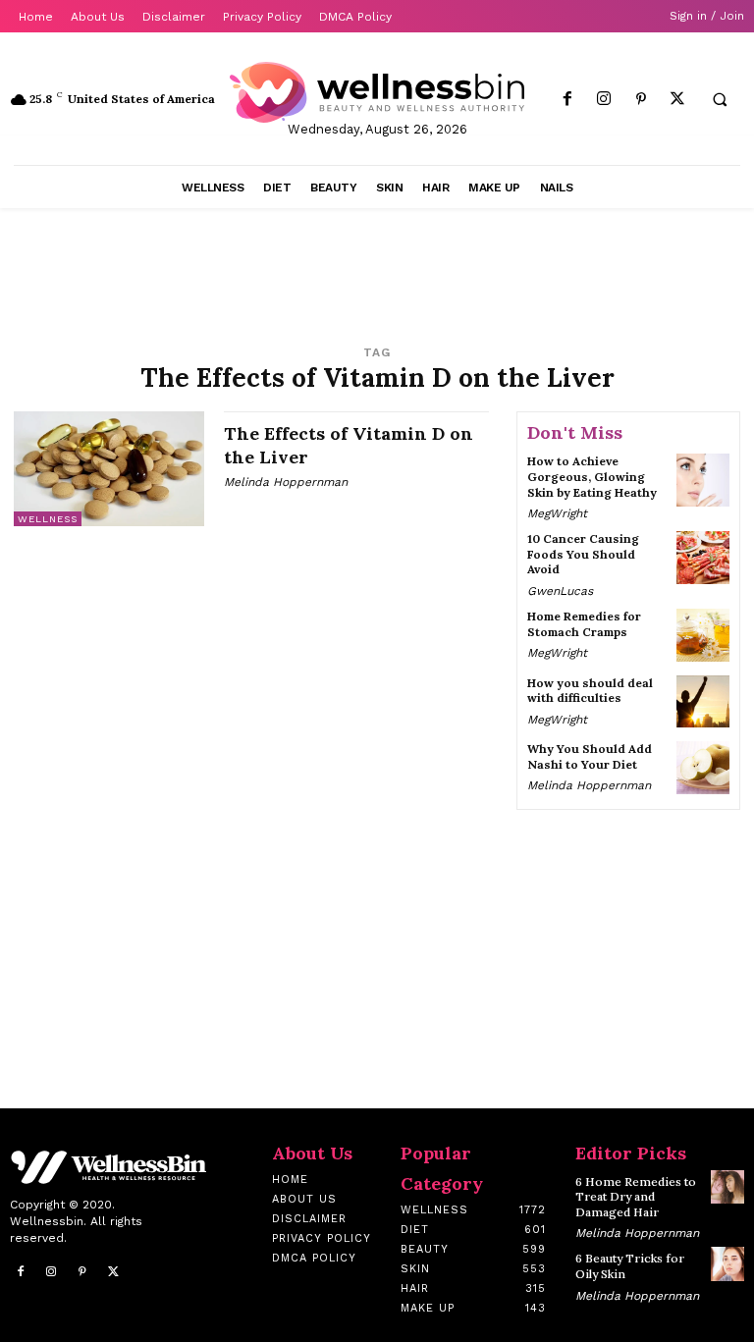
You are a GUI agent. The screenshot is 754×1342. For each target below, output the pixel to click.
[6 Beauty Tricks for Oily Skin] (727, 1263)
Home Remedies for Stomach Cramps (584, 624)
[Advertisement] (243, 267)
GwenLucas (560, 591)
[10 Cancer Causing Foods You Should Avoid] (702, 557)
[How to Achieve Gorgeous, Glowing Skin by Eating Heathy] (702, 480)
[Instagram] (604, 99)
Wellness (48, 518)
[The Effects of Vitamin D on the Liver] (109, 468)
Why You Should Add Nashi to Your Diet (589, 756)
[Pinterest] (640, 99)
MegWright (557, 513)
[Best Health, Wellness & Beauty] (377, 92)
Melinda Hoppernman (286, 482)
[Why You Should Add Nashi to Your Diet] (702, 767)
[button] (719, 100)
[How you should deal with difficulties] (702, 701)
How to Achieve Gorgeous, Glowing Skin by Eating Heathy (592, 476)
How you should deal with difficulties (590, 690)
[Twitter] (677, 99)
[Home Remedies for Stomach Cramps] (702, 635)
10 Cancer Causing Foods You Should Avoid (583, 553)
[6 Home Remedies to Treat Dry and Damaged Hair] (727, 1187)
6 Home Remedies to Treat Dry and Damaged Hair (635, 1196)
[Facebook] (568, 99)
